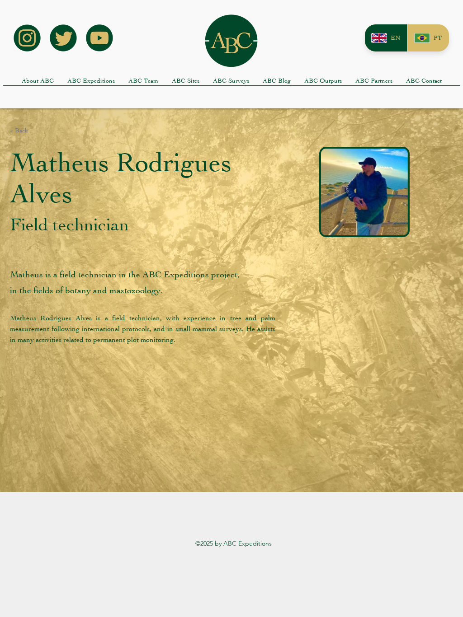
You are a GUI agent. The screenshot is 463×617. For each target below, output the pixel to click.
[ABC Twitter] (63, 37)
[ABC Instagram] (27, 37)
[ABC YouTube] (99, 37)
